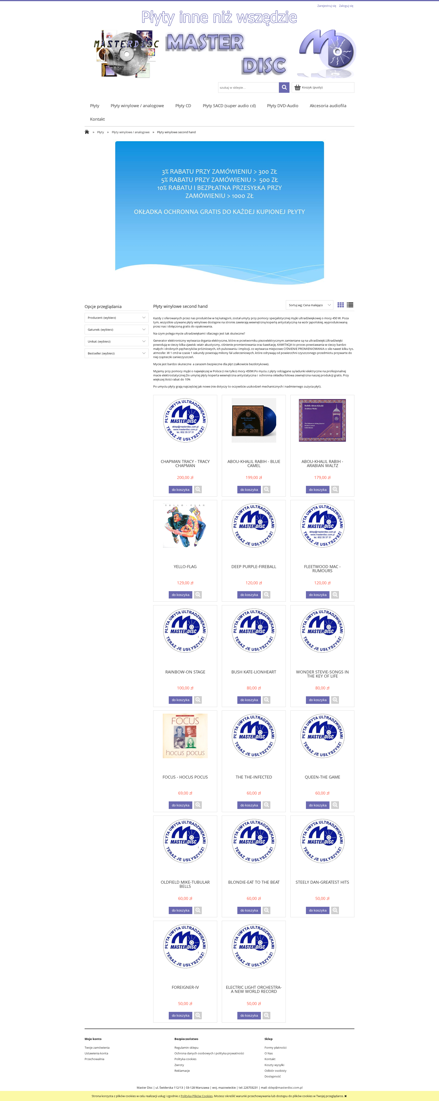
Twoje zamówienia (97, 1047)
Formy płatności (275, 1047)
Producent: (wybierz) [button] (102, 318)
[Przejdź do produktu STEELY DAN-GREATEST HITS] (322, 847)
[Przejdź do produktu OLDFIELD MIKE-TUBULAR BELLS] (185, 847)
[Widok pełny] (350, 305)
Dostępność (273, 1076)
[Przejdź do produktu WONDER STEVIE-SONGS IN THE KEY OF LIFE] (322, 636)
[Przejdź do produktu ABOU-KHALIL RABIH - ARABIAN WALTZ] (322, 426)
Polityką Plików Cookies (197, 1096)
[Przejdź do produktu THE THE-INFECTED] (254, 742)
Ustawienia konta (96, 1053)
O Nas (269, 1053)
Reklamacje (182, 1071)
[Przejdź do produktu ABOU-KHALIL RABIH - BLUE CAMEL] (254, 426)
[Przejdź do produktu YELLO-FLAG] (185, 531)
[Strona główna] (225, 53)
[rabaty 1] (219, 217)
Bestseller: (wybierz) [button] (101, 353)
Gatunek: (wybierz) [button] (100, 329)
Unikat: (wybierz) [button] (99, 341)
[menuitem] (94, 106)
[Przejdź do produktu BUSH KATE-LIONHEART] (254, 636)
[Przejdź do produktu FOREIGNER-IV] (185, 952)
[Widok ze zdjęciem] (340, 305)
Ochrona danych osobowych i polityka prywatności (209, 1053)
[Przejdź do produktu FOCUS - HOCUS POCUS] (185, 742)
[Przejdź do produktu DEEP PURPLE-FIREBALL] (254, 531)
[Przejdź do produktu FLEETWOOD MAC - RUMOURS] (322, 531)
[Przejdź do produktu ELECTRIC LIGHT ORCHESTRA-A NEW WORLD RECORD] (254, 952)
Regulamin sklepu (186, 1047)
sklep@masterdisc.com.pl (285, 1087)
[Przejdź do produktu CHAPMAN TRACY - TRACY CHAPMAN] (185, 426)
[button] (198, 489)
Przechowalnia (94, 1059)
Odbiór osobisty (275, 1071)
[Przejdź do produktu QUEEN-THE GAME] (322, 742)
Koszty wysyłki (274, 1065)
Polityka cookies (185, 1059)
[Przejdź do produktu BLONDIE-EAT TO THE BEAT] (254, 847)
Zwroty (179, 1065)
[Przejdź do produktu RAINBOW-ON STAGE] (185, 636)
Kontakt (270, 1059)
